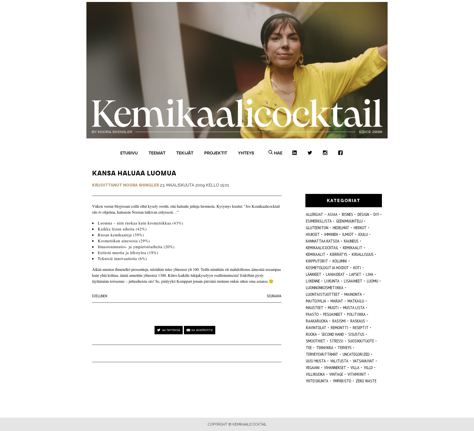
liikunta (331, 281)
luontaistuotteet (323, 294)
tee (309, 347)
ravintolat (316, 327)
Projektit (215, 152)
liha (369, 274)
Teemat (157, 152)
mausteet (314, 307)
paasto (312, 314)
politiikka (356, 314)
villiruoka (315, 374)
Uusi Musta (316, 361)
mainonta (353, 294)
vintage (336, 374)
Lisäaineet (353, 281)
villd (368, 367)
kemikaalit (315, 254)
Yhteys (246, 152)
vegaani (313, 367)
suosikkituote (361, 341)
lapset (355, 274)
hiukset (313, 234)
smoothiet (315, 341)
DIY (376, 214)
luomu (372, 281)
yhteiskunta (317, 381)
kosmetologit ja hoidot (327, 267)
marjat (337, 301)
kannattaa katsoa (322, 241)
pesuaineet (333, 314)
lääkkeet (313, 274)
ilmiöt (348, 234)
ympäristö (342, 381)
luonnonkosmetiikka (324, 287)
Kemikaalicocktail (322, 247)
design (363, 214)
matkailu (356, 301)
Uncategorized (356, 354)
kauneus (351, 241)
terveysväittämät (322, 354)
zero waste (366, 381)
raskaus (357, 321)
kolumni (340, 261)
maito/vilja (316, 301)
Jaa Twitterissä (171, 330)
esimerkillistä (319, 221)
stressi (336, 341)
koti (357, 267)
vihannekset (335, 367)
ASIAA (332, 214)
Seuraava (274, 295)
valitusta (339, 361)
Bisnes (347, 214)
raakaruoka (317, 321)
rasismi (339, 321)
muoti (333, 307)
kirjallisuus (363, 254)
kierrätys (338, 254)
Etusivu (129, 152)
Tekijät (184, 152)
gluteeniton (317, 227)
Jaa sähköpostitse (202, 330)
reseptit (361, 327)
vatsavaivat (363, 361)
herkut (360, 227)
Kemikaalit (352, 247)
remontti (339, 327)
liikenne (313, 281)
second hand (332, 334)
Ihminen (331, 234)
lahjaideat (335, 274)
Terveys (345, 347)
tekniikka (324, 347)
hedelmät (341, 227)
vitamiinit (357, 374)
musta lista (354, 307)
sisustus (356, 334)
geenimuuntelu (349, 221)
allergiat (314, 214)
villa (355, 367)
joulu (363, 234)
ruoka (311, 334)
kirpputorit (317, 261)
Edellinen (99, 295)
